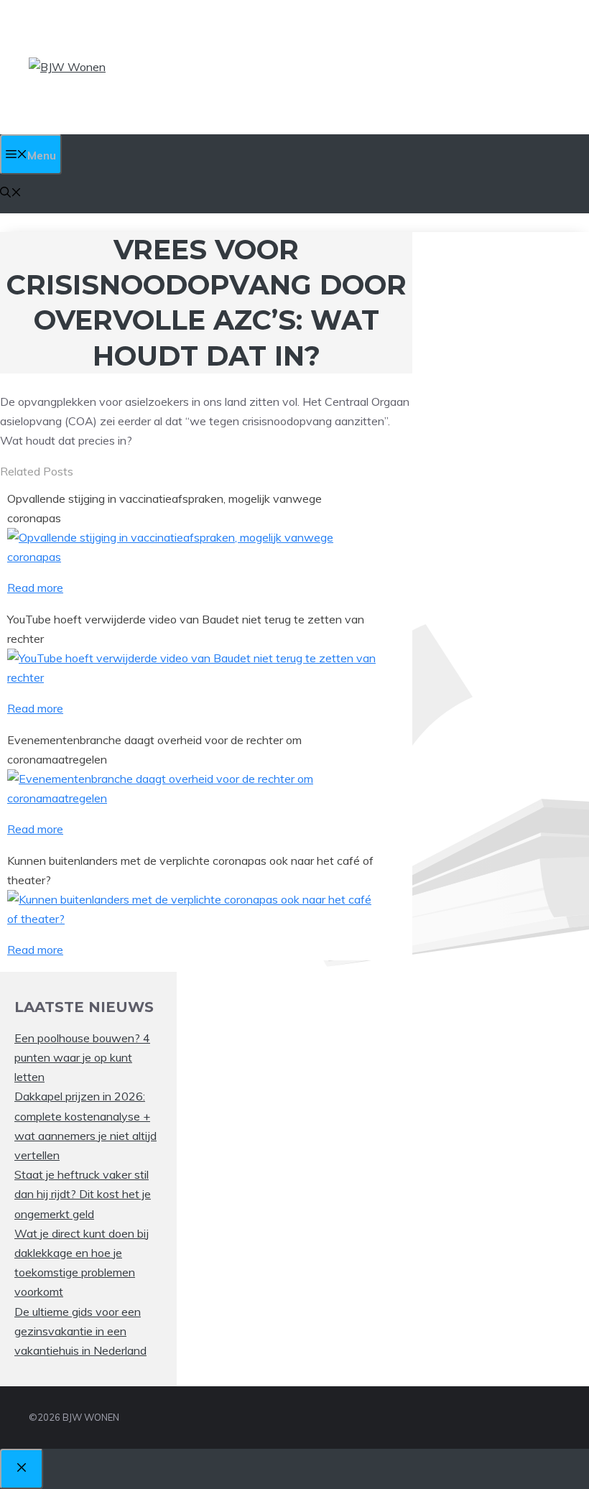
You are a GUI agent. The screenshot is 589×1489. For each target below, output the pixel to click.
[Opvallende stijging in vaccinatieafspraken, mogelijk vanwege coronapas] (193, 556)
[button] (11, 193)
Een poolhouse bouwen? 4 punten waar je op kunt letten (82, 1057)
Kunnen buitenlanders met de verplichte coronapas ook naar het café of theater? (190, 870)
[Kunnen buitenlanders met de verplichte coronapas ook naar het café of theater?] (193, 919)
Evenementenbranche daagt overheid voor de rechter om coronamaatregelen (154, 749)
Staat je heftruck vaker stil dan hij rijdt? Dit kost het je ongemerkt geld (82, 1193)
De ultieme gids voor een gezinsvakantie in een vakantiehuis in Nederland (80, 1331)
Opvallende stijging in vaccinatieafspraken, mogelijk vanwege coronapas (164, 508)
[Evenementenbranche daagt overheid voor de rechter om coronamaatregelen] (193, 798)
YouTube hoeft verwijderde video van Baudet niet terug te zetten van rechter (185, 629)
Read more (35, 587)
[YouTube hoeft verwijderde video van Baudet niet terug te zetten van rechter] (193, 677)
